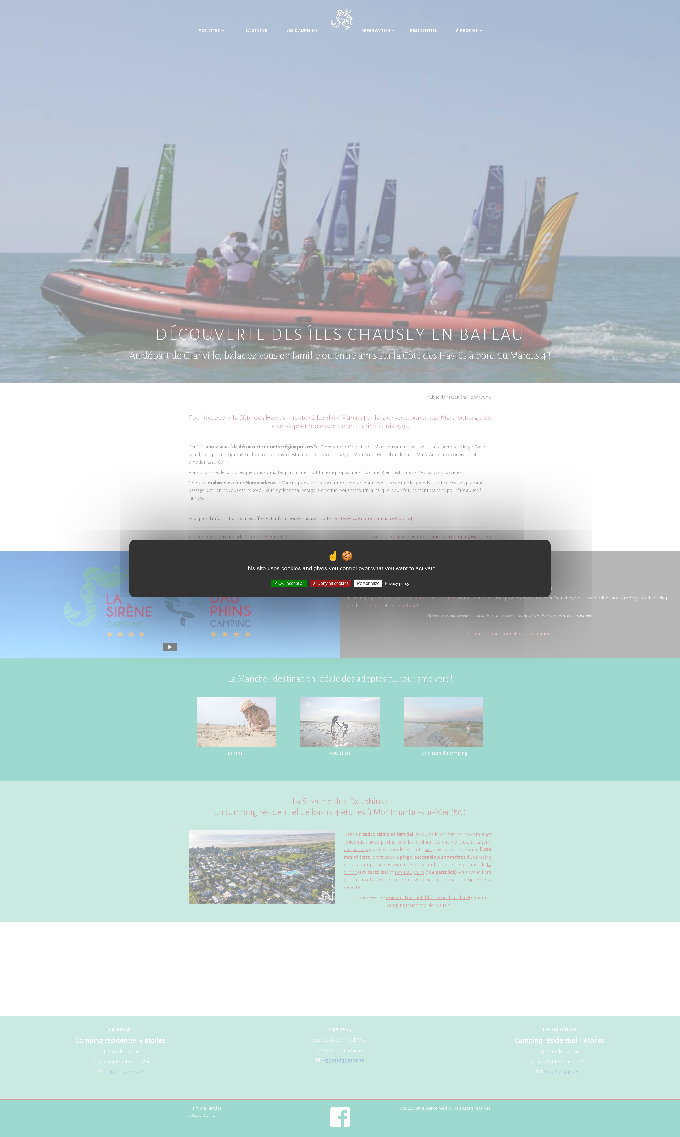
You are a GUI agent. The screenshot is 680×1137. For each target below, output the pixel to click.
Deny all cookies (332, 583)
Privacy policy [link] (397, 583)
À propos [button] (467, 30)
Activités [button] (210, 30)
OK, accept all (291, 583)
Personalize (368, 583)
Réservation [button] (376, 30)
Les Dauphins (302, 30)
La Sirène (256, 30)
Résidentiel (423, 30)
